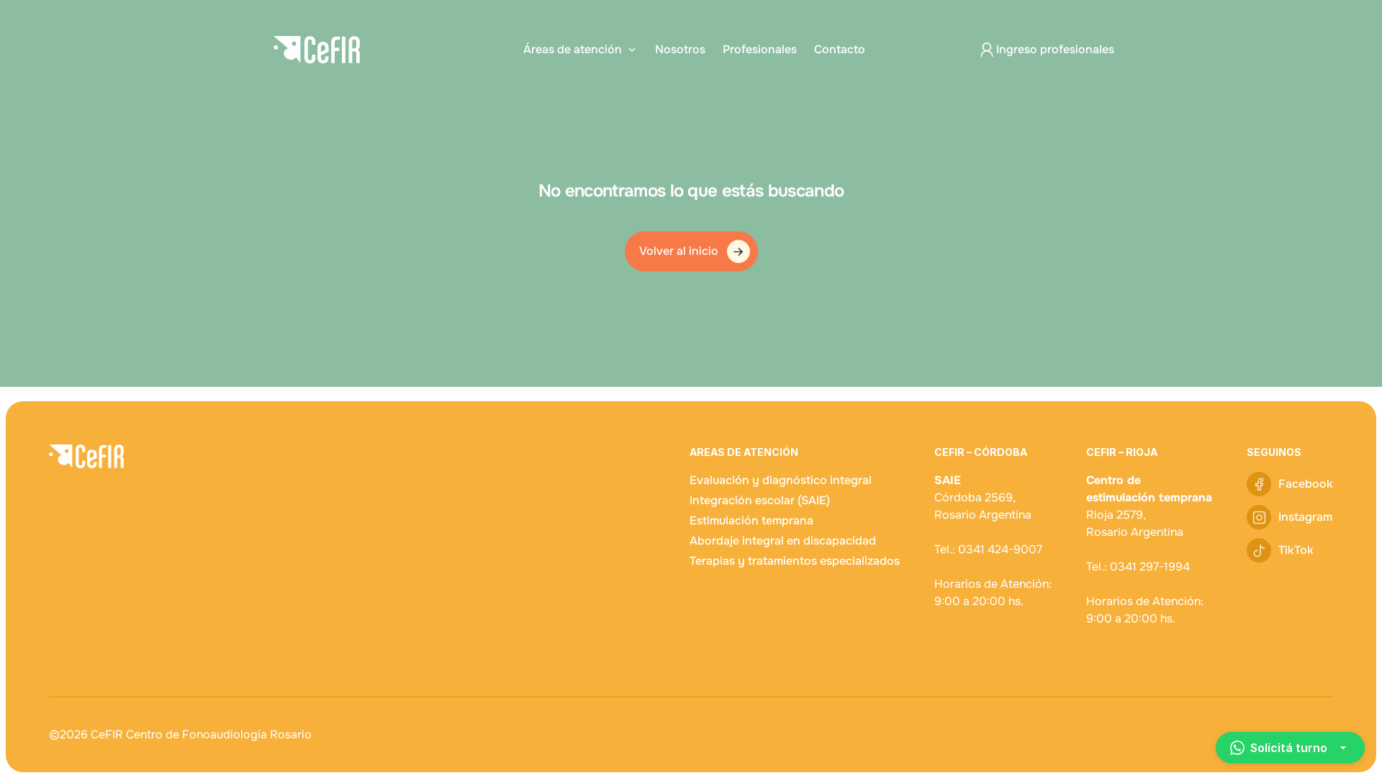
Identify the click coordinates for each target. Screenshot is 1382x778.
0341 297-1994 (1150, 566)
